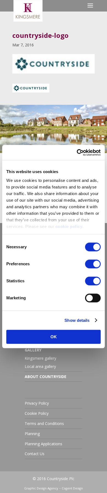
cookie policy (69, 226)
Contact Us (34, 453)
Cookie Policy (37, 413)
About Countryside (45, 376)
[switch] (93, 264)
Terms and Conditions (44, 423)
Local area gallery (40, 366)
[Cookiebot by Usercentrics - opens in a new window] (77, 152)
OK (53, 336)
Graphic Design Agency (41, 488)
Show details (76, 320)
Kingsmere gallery (40, 358)
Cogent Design (72, 488)
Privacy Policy (37, 403)
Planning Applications (43, 443)
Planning (32, 433)
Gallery (33, 350)
